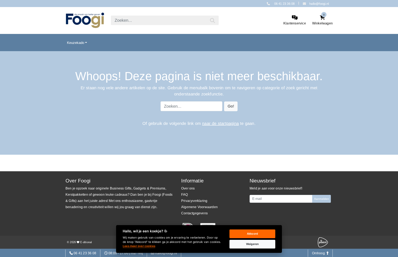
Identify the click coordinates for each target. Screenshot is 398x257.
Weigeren (252, 244)
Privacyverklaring (194, 201)
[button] (231, 106)
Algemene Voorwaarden (199, 207)
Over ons (188, 188)
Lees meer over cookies (139, 246)
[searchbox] (165, 20)
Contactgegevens (194, 213)
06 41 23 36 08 (284, 3)
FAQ (184, 194)
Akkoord (252, 233)
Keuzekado (75, 43)
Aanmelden (321, 198)
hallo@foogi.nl (319, 3)
